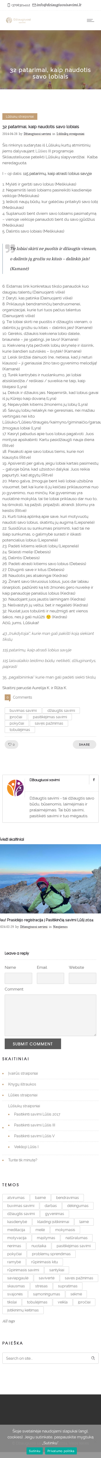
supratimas (68, 1286)
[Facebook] (93, 779)
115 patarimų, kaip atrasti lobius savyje (57, 173)
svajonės (15, 1294)
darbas (51, 1205)
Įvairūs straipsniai (23, 1073)
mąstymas (46, 1238)
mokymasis (65, 1230)
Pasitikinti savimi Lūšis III (34, 1125)
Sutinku (34, 1451)
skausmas (16, 1286)
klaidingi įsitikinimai (53, 1222)
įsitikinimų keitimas (23, 1310)
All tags (8, 1321)
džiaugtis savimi (61, 710)
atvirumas (16, 1197)
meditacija (16, 1230)
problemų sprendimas (51, 1254)
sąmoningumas (46, 1294)
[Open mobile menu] (91, 20)
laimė (84, 1222)
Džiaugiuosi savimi (37, 134)
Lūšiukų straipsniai (24, 1106)
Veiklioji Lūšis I (26, 1147)
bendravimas (67, 1197)
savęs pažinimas (49, 723)
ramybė (14, 1262)
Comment (14, 989)
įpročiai (16, 717)
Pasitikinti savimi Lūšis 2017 (37, 1114)
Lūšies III (43, 151)
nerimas (14, 1246)
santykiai (56, 1270)
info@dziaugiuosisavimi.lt (58, 4)
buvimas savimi (23, 710)
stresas (41, 1286)
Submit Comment (33, 1044)
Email (42, 967)
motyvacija (17, 1238)
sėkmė (76, 1294)
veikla (63, 1302)
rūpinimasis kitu (44, 1262)
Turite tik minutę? (22, 1160)
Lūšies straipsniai (22, 1095)
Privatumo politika (60, 1451)
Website (76, 967)
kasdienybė (17, 1222)
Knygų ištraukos (22, 1084)
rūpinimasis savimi (23, 1270)
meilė (40, 1230)
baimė (40, 1197)
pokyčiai (17, 723)
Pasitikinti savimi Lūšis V (34, 1136)
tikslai (12, 1302)
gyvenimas (54, 1213)
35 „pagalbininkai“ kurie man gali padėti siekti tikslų (49, 677)
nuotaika (38, 1246)
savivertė (46, 1278)
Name (10, 967)
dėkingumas (78, 1205)
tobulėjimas (20, 729)
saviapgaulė (17, 1278)
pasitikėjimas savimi (50, 717)
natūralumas (77, 1238)
